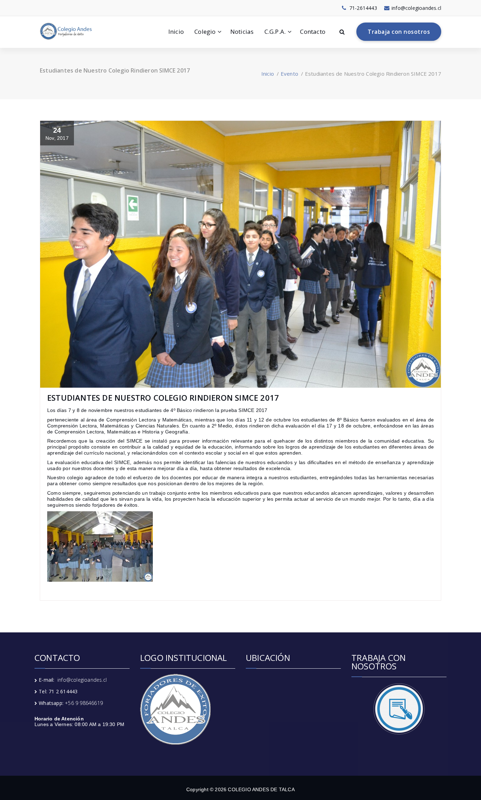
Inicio (176, 31)
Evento (289, 73)
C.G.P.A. (275, 31)
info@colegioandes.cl (82, 679)
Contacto (312, 31)
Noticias (242, 31)
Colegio (204, 31)
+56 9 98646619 (84, 703)
